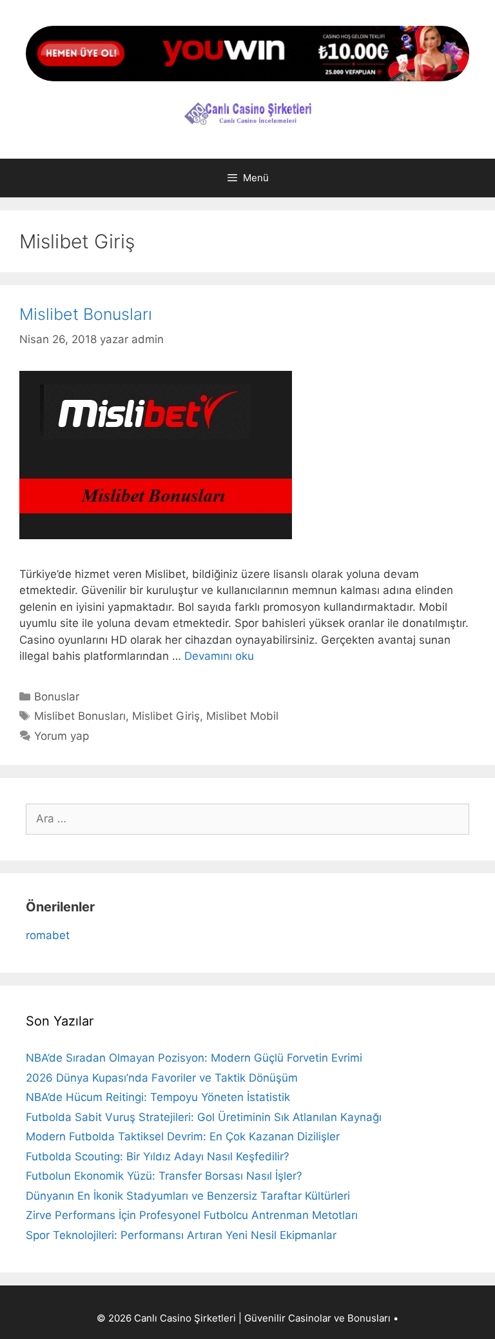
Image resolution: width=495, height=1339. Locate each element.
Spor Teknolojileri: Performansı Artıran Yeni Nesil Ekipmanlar (181, 1235)
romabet (48, 935)
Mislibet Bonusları (85, 314)
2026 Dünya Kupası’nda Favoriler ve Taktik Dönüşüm (162, 1077)
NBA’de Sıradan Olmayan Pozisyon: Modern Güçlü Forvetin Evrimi (194, 1057)
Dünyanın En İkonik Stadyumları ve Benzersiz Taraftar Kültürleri (188, 1195)
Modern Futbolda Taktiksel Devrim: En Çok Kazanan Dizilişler (183, 1136)
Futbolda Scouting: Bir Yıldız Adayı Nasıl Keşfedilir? (157, 1156)
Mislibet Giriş (166, 715)
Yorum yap (61, 735)
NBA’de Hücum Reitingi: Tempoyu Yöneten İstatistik (158, 1097)
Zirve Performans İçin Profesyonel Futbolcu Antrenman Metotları (192, 1215)
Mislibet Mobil (242, 715)
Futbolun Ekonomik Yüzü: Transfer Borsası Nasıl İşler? (164, 1175)
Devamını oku (219, 656)
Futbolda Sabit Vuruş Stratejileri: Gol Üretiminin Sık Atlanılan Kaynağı (204, 1117)
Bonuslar (56, 696)
